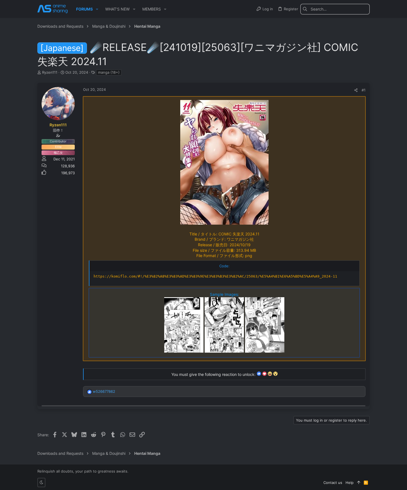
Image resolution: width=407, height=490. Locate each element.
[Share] (356, 90)
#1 (363, 90)
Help (350, 482)
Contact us (332, 482)
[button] (97, 9)
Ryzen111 (49, 72)
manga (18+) (109, 72)
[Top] (358, 482)
